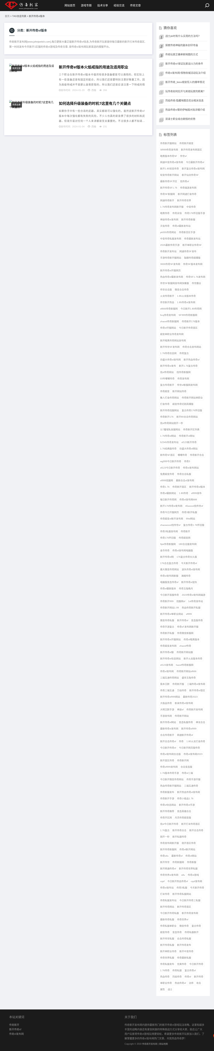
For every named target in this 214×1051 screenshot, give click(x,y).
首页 (7, 16)
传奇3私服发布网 (169, 531)
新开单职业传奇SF (192, 245)
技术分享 (102, 5)
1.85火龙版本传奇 (186, 296)
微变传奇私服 (167, 620)
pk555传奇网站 (168, 232)
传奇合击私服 (184, 474)
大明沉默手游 (167, 709)
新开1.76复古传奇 (188, 365)
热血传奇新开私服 (191, 607)
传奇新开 (185, 531)
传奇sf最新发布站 (181, 226)
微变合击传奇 (182, 289)
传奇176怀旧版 (168, 537)
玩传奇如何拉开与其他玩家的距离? (184, 91)
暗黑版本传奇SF (168, 156)
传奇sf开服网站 (168, 327)
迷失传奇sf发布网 (191, 569)
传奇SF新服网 (167, 194)
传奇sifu (164, 855)
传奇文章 (135, 5)
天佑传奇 (165, 226)
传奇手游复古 (167, 626)
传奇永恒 (177, 213)
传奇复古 (184, 353)
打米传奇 (165, 894)
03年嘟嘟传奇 (167, 378)
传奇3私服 (182, 887)
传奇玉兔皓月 (186, 588)
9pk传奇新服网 (168, 544)
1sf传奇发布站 (195, 601)
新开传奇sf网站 (168, 722)
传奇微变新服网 (185, 633)
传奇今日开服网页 (169, 512)
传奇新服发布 (167, 792)
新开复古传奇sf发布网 (193, 168)
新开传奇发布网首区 (191, 149)
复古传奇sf (190, 970)
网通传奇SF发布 (187, 251)
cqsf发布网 (196, 881)
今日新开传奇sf (168, 747)
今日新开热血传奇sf (177, 881)
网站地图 (163, 1044)
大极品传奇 (166, 703)
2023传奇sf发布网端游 (193, 595)
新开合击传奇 (196, 830)
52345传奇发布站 (169, 442)
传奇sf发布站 (167, 887)
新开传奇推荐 (167, 811)
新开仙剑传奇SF (190, 175)
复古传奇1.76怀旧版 (193, 525)
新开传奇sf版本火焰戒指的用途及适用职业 (93, 67)
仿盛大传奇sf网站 (188, 448)
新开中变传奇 (186, 951)
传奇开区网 (166, 817)
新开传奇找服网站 (169, 410)
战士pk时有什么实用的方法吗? (182, 36)
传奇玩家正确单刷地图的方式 (181, 54)
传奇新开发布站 (168, 251)
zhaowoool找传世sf (170, 525)
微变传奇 (184, 925)
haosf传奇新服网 (184, 665)
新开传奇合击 (179, 830)
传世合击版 (166, 289)
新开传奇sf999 (188, 728)
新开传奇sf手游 (187, 804)
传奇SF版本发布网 (192, 264)
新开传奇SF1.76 (168, 187)
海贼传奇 (186, 575)
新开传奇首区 (184, 906)
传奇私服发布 (167, 964)
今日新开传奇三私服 (189, 900)
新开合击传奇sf (168, 741)
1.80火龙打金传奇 (195, 741)
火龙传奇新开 (167, 296)
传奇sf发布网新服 (169, 575)
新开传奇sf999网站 (170, 696)
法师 (191, 983)
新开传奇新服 (188, 219)
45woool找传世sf (194, 506)
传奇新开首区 (179, 486)
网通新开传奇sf (185, 735)
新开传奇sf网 (167, 556)
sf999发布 (196, 493)
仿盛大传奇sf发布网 (170, 359)
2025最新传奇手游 (170, 245)
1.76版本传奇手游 (169, 773)
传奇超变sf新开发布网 (171, 518)
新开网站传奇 (179, 391)
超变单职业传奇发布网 (172, 334)
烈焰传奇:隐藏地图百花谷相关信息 (184, 100)
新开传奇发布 (184, 945)
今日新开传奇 (196, 964)
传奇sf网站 (191, 855)
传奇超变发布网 (168, 645)
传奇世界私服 (167, 957)
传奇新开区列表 (191, 429)
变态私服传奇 (186, 722)
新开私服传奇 (179, 836)
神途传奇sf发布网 (169, 219)
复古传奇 (196, 925)
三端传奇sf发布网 (196, 684)
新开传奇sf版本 (197, 486)
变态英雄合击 (184, 811)
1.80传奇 (183, 493)
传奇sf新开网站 (187, 849)
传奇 (181, 741)
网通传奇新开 (167, 200)
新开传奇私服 (167, 945)
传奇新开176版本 (191, 321)
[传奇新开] (27, 5)
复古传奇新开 (167, 385)
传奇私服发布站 (168, 900)
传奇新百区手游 (187, 232)
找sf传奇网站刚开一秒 (171, 423)
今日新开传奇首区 (188, 327)
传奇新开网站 (182, 716)
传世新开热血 (167, 302)
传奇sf (188, 976)
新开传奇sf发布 (168, 365)
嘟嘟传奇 (182, 455)
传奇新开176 (167, 416)
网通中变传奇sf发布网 (171, 162)
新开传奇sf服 (167, 652)
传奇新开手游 (167, 798)
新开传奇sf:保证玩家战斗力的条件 (184, 63)
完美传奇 (181, 964)
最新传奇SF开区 (168, 181)
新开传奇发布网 (190, 913)
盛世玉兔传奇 (189, 677)
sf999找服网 (166, 480)
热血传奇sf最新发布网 (171, 276)
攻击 (198, 983)
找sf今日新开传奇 (169, 824)
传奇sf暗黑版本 (191, 639)
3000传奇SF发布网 (170, 264)
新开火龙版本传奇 (193, 658)
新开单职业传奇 (168, 951)
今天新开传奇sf (189, 563)
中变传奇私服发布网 (170, 238)
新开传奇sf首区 (197, 690)
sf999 (189, 614)
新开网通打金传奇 (187, 194)
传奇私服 (177, 970)
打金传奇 (165, 404)
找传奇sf (184, 181)
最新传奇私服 (167, 919)
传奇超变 (165, 391)
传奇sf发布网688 (188, 499)
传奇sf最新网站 (168, 493)
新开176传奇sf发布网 (171, 506)
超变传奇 (165, 932)
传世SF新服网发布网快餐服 (174, 283)
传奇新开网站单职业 (192, 397)
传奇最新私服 (184, 957)
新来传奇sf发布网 (184, 703)
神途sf (180, 709)
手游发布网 (166, 716)
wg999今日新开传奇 (170, 461)
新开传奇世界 (184, 200)
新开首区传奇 (167, 760)
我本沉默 (165, 684)
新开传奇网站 (167, 906)
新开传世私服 (167, 938)
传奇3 (187, 461)
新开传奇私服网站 (181, 894)
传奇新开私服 (167, 633)
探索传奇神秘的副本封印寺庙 (181, 45)
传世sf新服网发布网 (187, 385)
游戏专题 (86, 5)
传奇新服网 (178, 862)
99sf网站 (190, 518)
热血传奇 (165, 976)
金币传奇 (165, 550)
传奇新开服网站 (168, 143)
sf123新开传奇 (189, 442)
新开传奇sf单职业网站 (171, 614)
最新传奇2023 (190, 696)
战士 (170, 989)
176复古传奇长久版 (187, 556)
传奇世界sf (182, 919)
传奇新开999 (167, 601)
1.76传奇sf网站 (168, 436)
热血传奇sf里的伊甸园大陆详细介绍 (185, 109)
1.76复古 (165, 830)
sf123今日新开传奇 (170, 467)
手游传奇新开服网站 (170, 257)
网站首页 (70, 5)
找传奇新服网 (184, 372)
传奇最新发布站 (192, 238)
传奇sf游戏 (193, 875)
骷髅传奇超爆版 (192, 257)
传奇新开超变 (186, 143)
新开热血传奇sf (191, 359)
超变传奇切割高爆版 (182, 404)
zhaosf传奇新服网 (169, 321)
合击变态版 (186, 766)
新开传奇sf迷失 (189, 582)
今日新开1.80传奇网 (191, 308)
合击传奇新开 (167, 735)
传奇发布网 (183, 378)
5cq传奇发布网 (168, 315)
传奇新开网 (183, 760)
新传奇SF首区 (167, 455)
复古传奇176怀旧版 (192, 410)
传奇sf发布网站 (191, 467)
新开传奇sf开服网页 (170, 270)
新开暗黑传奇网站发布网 (173, 340)
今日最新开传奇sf (195, 162)
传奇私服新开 (192, 932)
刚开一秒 (165, 836)
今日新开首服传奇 (169, 595)
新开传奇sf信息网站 (170, 658)
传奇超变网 (184, 537)
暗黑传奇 (165, 213)
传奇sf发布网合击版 (170, 754)
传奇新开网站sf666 (186, 671)
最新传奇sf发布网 (169, 728)
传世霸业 (196, 283)
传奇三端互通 (167, 690)
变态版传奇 (197, 620)
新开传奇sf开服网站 (170, 639)
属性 (162, 989)
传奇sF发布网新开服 (187, 626)
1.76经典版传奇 (168, 448)
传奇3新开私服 (189, 512)
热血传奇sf (180, 983)
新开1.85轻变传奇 (169, 168)
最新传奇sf (177, 855)
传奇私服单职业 (168, 925)
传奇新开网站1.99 (169, 607)
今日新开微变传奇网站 (172, 779)
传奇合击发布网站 (191, 347)
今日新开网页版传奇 (189, 747)
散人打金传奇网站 (169, 397)
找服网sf (180, 601)
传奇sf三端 (187, 773)
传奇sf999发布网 (169, 766)
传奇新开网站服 (185, 652)
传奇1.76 (165, 486)
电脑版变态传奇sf (169, 582)
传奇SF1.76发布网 (195, 276)
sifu (183, 875)
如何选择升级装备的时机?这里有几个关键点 (95, 103)
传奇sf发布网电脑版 (182, 550)
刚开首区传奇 (189, 843)
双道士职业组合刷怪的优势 (180, 118)
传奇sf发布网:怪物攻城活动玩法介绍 (185, 72)
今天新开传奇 (197, 887)
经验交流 (119, 5)
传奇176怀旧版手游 (195, 213)
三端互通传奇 (191, 785)
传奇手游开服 (193, 779)
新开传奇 (198, 976)
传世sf (183, 156)
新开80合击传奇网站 (187, 416)
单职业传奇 (166, 983)
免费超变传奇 (167, 474)
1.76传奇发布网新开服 (172, 206)
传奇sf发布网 (167, 671)
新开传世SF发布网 (170, 347)
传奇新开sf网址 (187, 436)
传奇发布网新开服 (169, 843)
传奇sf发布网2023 (193, 754)
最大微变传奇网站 (169, 569)
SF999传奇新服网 (188, 315)
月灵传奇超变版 (183, 817)
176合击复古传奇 (169, 563)
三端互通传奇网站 (169, 677)
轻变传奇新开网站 (169, 175)
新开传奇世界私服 (188, 868)
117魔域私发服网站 (170, 429)
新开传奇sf (182, 620)
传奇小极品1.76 (185, 798)
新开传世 (165, 862)
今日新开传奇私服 (169, 913)
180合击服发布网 (188, 544)
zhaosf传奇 (185, 645)
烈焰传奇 (177, 976)
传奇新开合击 (197, 455)
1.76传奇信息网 (168, 353)
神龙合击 (200, 722)
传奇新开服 (178, 684)
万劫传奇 (181, 690)
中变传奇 (191, 206)
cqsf (162, 881)
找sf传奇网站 (167, 372)
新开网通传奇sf (168, 868)
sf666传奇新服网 (169, 308)
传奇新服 (191, 862)
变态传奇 (177, 932)
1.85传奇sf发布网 (186, 302)
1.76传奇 (165, 970)
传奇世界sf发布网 (169, 875)
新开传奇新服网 (168, 849)
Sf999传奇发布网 (169, 149)
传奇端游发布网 (188, 187)
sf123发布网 (166, 665)
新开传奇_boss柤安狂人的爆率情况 (185, 82)
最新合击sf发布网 (185, 480)
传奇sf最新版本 (168, 588)
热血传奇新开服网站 (170, 785)
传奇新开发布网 (194, 709)
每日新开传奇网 (168, 499)
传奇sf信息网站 (168, 804)
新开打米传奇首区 (190, 824)
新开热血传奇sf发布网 (188, 792)
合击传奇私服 (184, 938)
